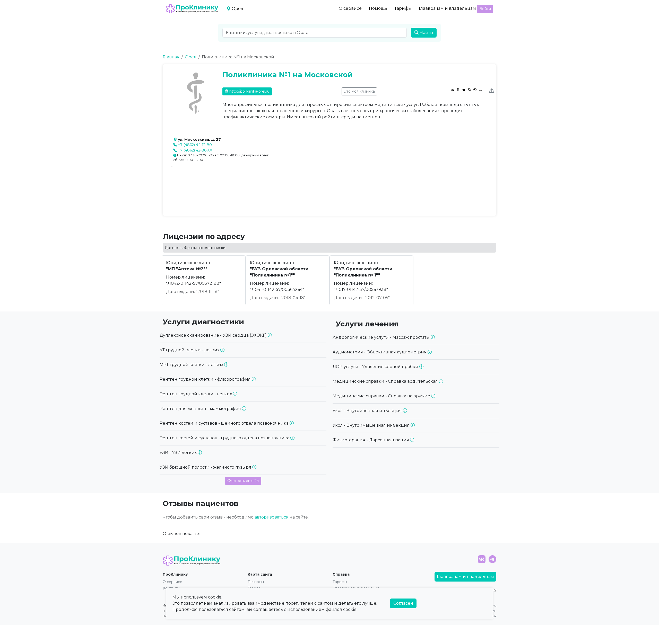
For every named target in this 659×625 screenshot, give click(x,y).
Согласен (403, 603)
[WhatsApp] (475, 89)
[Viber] (469, 89)
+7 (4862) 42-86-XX (195, 150)
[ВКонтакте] (452, 89)
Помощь (378, 8)
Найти (426, 32)
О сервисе (350, 8)
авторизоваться (272, 517)
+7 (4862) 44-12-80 (195, 144)
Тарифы (403, 8)
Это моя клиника (359, 91)
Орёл (190, 57)
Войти (485, 8)
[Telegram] (463, 89)
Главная (171, 57)
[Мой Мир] (480, 89)
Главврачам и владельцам (447, 8)
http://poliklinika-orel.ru (249, 91)
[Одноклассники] (458, 89)
